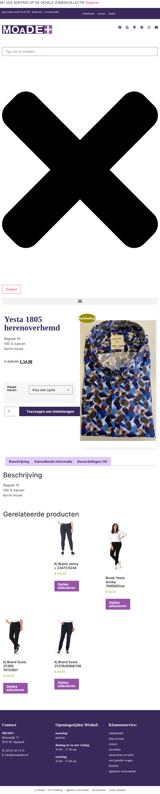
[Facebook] (119, 27)
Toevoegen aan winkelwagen (50, 411)
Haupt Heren (11, 388)
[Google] (127, 27)
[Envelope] (156, 27)
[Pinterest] (141, 27)
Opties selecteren (66, 586)
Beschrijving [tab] (19, 461)
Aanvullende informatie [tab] (53, 461)
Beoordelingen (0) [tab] (92, 461)
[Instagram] (149, 27)
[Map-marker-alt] (134, 27)
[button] (80, 301)
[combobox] (80, 51)
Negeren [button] (92, 2)
